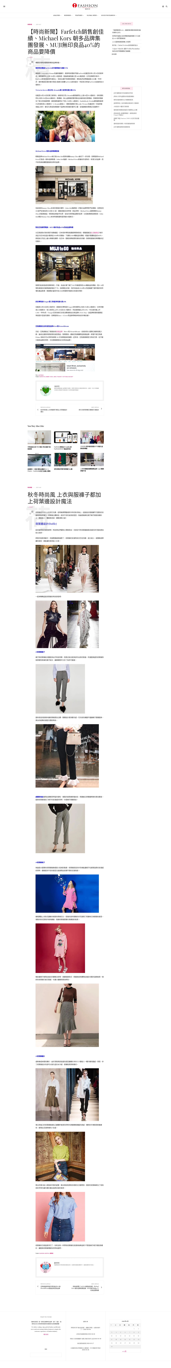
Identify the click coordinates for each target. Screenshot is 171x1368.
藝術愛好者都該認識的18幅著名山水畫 (125, 110)
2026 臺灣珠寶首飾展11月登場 (121, 42)
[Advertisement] (126, 70)
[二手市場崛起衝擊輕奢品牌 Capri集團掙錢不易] (92, 459)
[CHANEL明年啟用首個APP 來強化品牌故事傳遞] (92, 437)
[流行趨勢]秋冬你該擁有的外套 (123, 93)
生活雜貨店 (95, 233)
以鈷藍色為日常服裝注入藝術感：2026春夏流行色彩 (86, 1348)
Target (59, 376)
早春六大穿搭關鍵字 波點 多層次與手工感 (82, 1339)
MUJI (55, 376)
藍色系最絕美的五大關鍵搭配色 (123, 100)
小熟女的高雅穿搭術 (82, 1334)
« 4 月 (124, 1351)
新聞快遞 (30, 24)
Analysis (56, 15)
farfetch (42, 376)
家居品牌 (59, 332)
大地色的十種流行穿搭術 (121, 106)
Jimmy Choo (49, 376)
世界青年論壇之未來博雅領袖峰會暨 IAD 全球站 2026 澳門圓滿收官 (126, 37)
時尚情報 (30, 487)
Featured (78, 15)
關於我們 (46, 1334)
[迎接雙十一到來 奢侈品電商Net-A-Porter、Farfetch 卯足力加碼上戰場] (39, 459)
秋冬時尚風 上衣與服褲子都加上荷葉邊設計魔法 (64, 498)
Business (67, 15)
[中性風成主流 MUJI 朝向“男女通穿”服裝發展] (39, 437)
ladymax (41, 375)
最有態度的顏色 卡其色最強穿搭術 (124, 123)
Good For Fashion (108, 15)
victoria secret (67, 376)
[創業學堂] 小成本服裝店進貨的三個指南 (126, 103)
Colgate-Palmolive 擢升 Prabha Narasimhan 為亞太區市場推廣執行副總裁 (126, 50)
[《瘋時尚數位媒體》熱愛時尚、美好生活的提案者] (85, 6)
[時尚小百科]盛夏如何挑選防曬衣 (124, 96)
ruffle (47, 1253)
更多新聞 (114, 54)
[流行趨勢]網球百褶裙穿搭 (122, 127)
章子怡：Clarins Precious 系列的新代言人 (125, 45)
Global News (92, 15)
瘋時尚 (51, 1253)
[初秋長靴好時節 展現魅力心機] (65, 459)
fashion (41, 1253)
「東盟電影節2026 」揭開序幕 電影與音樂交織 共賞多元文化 (126, 31)
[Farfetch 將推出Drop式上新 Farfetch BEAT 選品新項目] (65, 437)
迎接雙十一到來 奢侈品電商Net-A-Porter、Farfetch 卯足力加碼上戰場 (39, 470)
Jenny (31, 507)
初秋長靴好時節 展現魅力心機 (63, 469)
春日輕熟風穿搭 (81, 1343)
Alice (30, 57)
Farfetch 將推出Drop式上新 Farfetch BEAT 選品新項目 (63, 448)
